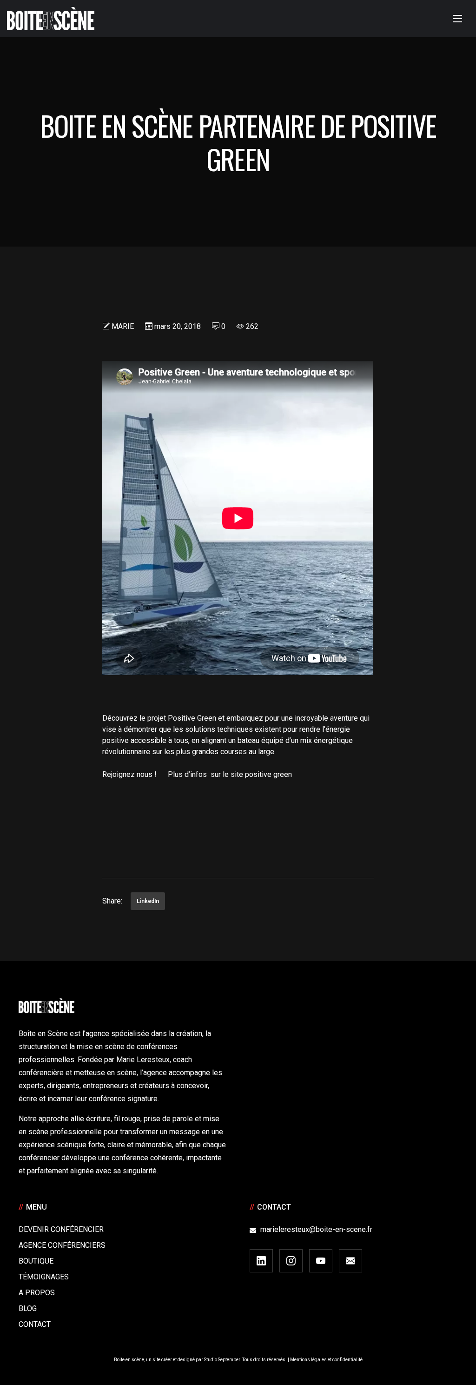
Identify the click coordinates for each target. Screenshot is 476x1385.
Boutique (36, 1261)
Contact (35, 1324)
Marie (123, 326)
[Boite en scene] (50, 18)
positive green (268, 774)
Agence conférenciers (62, 1245)
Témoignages (44, 1276)
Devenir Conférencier (61, 1229)
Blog (28, 1308)
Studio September (222, 1359)
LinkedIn (148, 901)
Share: (112, 901)
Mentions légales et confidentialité (326, 1359)
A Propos (37, 1292)
